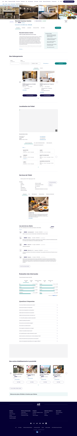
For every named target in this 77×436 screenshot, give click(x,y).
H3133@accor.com (43, 139)
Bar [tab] (29, 194)
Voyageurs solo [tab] (50, 281)
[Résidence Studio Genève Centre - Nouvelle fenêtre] (18, 369)
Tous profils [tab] (26, 281)
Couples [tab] (44, 281)
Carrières (10, 415)
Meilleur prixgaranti (66, 21)
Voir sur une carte (17, 379)
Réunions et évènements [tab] (50, 194)
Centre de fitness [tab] (41, 194)
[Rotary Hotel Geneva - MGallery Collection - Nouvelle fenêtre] (58, 369)
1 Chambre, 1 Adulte (34, 63)
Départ (22, 61)
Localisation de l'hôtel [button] (27, 106)
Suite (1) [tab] (41, 68)
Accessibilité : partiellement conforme (38, 412)
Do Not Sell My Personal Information (57, 427)
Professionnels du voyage (24, 415)
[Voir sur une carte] (38, 120)
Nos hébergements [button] (16, 56)
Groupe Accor (11, 412)
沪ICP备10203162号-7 (41, 429)
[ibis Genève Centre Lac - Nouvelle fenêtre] (32, 369)
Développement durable (12, 416)
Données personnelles (37, 427)
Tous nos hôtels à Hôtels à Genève (15, 388)
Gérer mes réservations (59, 412)
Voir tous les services (52, 182)
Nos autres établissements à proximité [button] (22, 361)
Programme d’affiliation (12, 418)
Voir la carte (30, 24)
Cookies (43, 427)
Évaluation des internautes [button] (28, 274)
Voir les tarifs (58, 27)
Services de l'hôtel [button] (25, 175)
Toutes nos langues (35, 415)
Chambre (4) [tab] (36, 68)
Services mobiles (46, 412)
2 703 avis (23, 22)
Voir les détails (31, 218)
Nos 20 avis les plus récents (24, 266)
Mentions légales (47, 427)
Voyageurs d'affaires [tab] (38, 281)
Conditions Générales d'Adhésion (27, 427)
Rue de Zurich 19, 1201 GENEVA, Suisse (21, 24)
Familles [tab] (31, 281)
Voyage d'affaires (23, 412)
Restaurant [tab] (24, 194)
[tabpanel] (38, 84)
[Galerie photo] (38, 12)
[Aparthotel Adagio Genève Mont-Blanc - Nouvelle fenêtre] (45, 369)
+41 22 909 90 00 (42, 136)
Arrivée (12, 61)
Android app (46, 415)
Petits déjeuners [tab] (34, 194)
